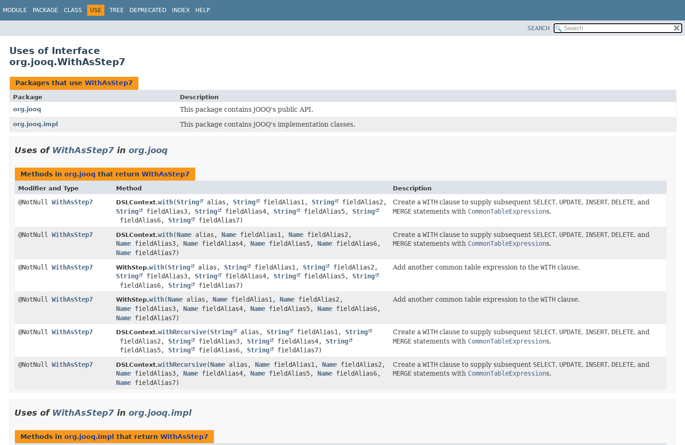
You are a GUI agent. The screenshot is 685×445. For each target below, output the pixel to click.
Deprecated (148, 10)
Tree (117, 10)
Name (184, 234)
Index (181, 10)
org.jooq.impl (35, 124)
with (165, 202)
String (188, 202)
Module (15, 10)
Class (73, 10)
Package (45, 10)
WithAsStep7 (109, 83)
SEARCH (538, 28)
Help (202, 10)
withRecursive (182, 332)
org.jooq (27, 109)
